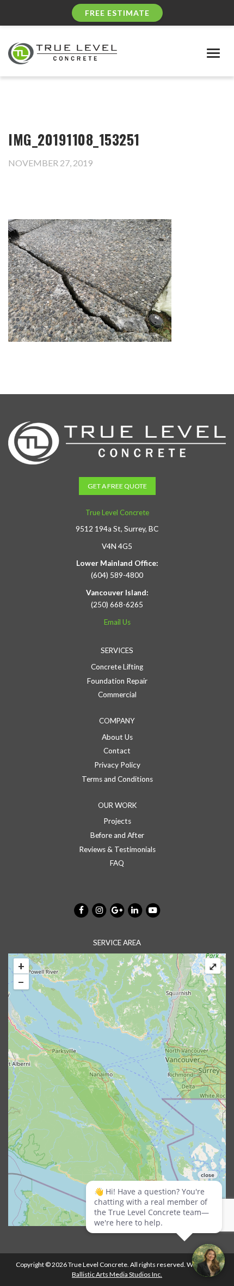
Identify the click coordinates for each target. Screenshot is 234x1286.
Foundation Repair (117, 681)
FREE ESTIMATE (117, 12)
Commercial (117, 694)
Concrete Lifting (117, 666)
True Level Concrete (117, 512)
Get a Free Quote (117, 486)
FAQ (117, 863)
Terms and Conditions (117, 779)
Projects (117, 821)
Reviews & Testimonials (117, 849)
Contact (117, 750)
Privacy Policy (117, 764)
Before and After (117, 835)
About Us (117, 737)
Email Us (117, 622)
